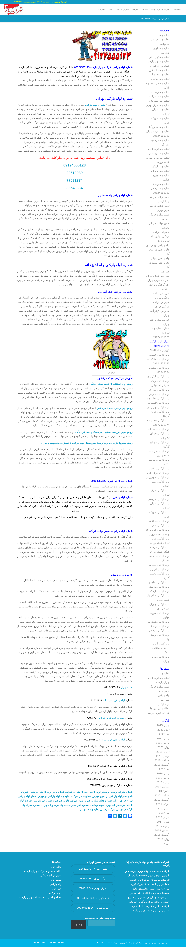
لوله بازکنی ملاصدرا (159, 586)
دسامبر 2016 (162, 830)
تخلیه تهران (126, 687)
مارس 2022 (163, 742)
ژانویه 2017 (163, 825)
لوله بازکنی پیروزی (159, 389)
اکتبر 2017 (164, 790)
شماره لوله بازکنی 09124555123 (155, 19)
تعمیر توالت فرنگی (159, 686)
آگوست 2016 (162, 834)
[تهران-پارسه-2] (13, 9)
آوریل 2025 (163, 725)
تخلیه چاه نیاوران (160, 170)
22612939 (74, 173)
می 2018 (164, 769)
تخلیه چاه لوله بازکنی (158, 148)
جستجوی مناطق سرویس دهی (100, 918)
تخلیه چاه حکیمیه (160, 78)
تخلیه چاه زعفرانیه (159, 96)
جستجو (78, 924)
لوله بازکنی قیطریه (159, 564)
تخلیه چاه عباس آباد (159, 127)
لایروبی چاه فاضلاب (159, 350)
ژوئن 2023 (163, 729)
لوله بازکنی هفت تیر (158, 621)
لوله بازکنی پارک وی (158, 376)
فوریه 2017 (163, 821)
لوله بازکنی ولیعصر (159, 630)
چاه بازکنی (164, 695)
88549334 (74, 188)
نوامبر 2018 (163, 755)
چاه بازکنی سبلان (160, 258)
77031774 (74, 180)
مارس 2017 (163, 817)
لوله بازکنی (163, 704)
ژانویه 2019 (163, 751)
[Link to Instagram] (4, 2)
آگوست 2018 (162, 764)
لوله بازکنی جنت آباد (158, 429)
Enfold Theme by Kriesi (104, 943)
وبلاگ (166, 652)
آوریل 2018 (163, 773)
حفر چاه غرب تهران (158, 280)
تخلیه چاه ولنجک (161, 184)
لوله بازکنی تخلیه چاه (158, 398)
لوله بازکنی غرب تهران (112, 739)
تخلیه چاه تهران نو (160, 56)
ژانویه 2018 (163, 782)
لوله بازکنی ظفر (161, 525)
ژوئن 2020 (163, 747)
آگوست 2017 (162, 799)
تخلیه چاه (164, 35)
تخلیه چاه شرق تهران (158, 105)
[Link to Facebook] (12, 2)
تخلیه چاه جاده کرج (159, 70)
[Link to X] (8, 2)
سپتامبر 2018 (162, 760)
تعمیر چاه (164, 691)
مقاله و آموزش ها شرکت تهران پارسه (40, 897)
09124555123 (74, 165)
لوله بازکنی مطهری (159, 582)
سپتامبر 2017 (162, 795)
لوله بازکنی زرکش (159, 468)
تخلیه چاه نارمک (161, 166)
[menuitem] (176, 9)
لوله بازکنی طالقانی (159, 521)
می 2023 (164, 734)
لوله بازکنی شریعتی (159, 499)
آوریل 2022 (163, 738)
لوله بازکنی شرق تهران (111, 717)
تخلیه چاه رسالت (160, 92)
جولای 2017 (163, 804)
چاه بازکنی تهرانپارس (158, 245)
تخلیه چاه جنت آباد (159, 74)
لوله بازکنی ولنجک (160, 626)
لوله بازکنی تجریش (159, 394)
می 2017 (164, 812)
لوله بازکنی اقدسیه (159, 354)
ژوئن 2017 (163, 808)
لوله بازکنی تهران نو (159, 407)
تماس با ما (164, 240)
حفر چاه (165, 271)
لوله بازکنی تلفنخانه (159, 402)
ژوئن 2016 (163, 839)
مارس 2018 (163, 777)
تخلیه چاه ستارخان (159, 100)
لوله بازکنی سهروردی (158, 477)
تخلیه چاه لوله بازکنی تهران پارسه (42, 871)
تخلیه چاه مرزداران (159, 153)
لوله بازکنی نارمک (160, 591)
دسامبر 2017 (162, 786)
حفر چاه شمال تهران (158, 275)
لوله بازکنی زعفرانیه (158, 472)
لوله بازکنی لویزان (160, 569)
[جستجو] (93, 9)
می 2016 (164, 843)
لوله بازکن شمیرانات (114, 700)
